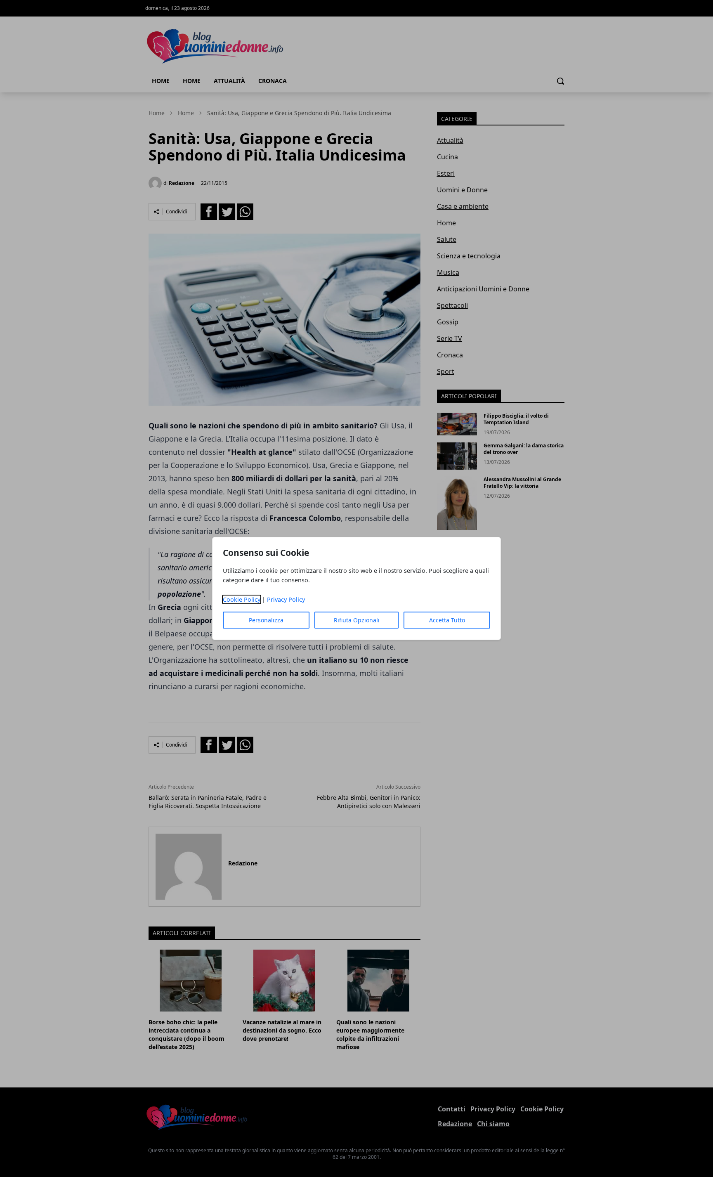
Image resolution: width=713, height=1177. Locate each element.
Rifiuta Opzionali (357, 620)
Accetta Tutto (447, 620)
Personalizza (266, 620)
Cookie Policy (241, 599)
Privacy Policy (286, 599)
